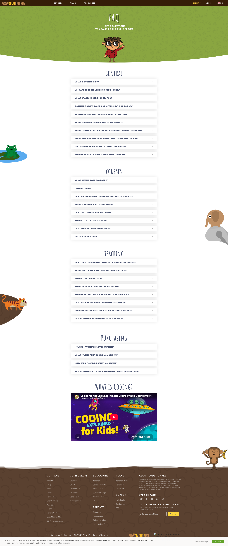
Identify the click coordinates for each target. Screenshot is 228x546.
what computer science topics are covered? (99, 122)
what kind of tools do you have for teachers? (101, 270)
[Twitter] (141, 499)
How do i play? (83, 188)
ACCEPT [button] (218, 542)
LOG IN (209, 3)
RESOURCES (89, 3)
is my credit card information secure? (96, 363)
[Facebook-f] (146, 499)
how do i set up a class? (88, 278)
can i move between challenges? (93, 228)
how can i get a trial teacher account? (97, 286)
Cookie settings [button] (201, 542)
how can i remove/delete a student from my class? (103, 311)
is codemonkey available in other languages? (100, 146)
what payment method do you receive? (96, 355)
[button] (114, 82)
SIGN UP (197, 3)
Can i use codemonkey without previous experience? (104, 196)
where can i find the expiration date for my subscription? (107, 371)
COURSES (58, 3)
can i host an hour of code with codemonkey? (100, 302)
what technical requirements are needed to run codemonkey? (110, 130)
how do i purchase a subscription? (94, 347)
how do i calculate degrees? (91, 220)
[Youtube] (152, 499)
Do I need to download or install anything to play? (104, 106)
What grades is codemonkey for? (93, 98)
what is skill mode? (86, 237)
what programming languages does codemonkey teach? (106, 138)
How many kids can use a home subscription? (100, 154)
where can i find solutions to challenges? (99, 319)
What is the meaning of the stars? (94, 204)
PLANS (73, 3)
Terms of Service (100, 535)
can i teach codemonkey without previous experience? (105, 262)
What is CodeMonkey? (87, 82)
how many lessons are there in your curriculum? (102, 294)
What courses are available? (91, 180)
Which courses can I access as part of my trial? (101, 114)
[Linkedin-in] (157, 499)
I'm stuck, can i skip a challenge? (93, 212)
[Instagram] (162, 499)
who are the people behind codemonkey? (97, 90)
